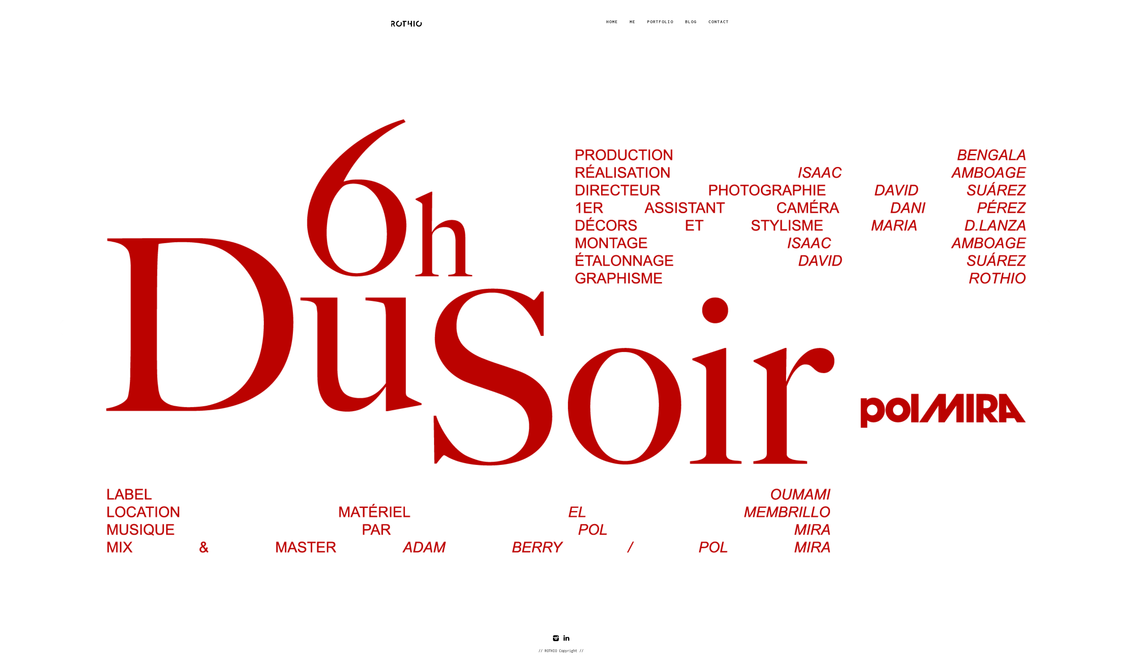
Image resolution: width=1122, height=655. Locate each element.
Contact (719, 21)
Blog (691, 21)
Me (633, 21)
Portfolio (660, 21)
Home (612, 21)
